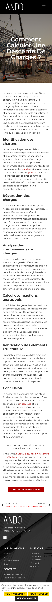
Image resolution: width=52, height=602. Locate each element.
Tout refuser (39, 594)
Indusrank (21, 528)
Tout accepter (15, 594)
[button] (44, 7)
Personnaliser (27, 598)
